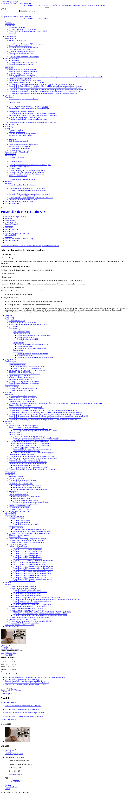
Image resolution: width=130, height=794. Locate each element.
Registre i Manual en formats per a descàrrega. (28, 368)
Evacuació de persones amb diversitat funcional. (24, 47)
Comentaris (16, 782)
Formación (4, 647)
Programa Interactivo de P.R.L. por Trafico (22, 196)
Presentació (8, 22)
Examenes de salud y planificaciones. (21, 135)
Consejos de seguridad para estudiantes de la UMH (29, 529)
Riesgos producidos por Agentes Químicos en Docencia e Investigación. (36, 438)
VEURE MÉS (8, 702)
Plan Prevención (10, 24)
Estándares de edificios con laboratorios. (22, 75)
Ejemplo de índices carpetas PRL (27, 339)
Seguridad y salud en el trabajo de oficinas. (22, 69)
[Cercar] (1, 13)
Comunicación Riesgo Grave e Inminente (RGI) (24, 117)
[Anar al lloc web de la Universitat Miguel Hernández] (16, 3)
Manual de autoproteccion (17, 40)
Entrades (16, 780)
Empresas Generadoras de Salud (19, 146)
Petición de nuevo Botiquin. (22, 498)
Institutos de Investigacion (21, 332)
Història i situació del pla (17, 27)
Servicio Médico (10, 126)
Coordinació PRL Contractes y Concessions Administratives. (32, 449)
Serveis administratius (20, 330)
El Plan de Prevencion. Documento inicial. (22, 29)
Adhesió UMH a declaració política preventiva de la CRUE (28, 31)
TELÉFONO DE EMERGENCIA (20, 46)
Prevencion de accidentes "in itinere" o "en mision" (25, 80)
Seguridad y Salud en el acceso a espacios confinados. (30, 467)
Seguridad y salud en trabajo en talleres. (21, 73)
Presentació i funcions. (16, 130)
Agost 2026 (9, 655)
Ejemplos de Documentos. (25, 346)
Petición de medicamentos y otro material (26, 500)
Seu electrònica (52, 5)
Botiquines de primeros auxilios (19, 141)
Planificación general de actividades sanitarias (27, 485)
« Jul (2, 653)
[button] (10, 25)
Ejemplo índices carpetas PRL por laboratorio (31, 348)
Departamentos (18, 350)
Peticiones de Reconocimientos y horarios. (22, 134)
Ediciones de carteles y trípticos (19, 166)
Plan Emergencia (10, 36)
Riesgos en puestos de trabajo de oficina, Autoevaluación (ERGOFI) (31, 198)
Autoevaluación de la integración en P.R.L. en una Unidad (27, 188)
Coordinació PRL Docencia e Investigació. (26, 447)
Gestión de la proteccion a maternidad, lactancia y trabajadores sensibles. (32, 113)
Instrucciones (9, 66)
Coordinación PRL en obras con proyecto (26, 451)
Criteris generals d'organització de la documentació (33, 335)
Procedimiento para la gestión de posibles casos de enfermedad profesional (33, 115)
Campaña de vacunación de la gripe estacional (23, 144)
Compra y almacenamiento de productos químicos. (29, 436)
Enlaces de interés (6, 645)
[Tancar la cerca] (1, 15)
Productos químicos (15, 102)
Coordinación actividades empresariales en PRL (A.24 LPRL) (29, 108)
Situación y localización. (17, 132)
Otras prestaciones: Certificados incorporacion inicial (30, 489)
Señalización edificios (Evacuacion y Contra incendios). (27, 82)
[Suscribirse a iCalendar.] (8, 653)
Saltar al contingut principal (9, 2)
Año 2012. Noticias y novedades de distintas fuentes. (30, 562)
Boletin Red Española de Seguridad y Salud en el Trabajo (27, 170)
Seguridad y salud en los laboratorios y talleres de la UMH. (32, 531)
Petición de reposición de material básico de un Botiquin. (31, 502)
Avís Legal (8, 785)
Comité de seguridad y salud (14, 754)
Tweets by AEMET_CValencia (11, 690)
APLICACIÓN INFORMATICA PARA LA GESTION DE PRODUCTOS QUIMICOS (42, 612)
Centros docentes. (18, 341)
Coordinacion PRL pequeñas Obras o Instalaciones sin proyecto (33, 452)
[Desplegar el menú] (48, 7)
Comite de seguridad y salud (10, 649)
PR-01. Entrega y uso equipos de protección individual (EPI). (32, 429)
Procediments (9, 95)
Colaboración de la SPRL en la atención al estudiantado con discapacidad (32, 123)
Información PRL (10, 154)
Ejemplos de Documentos (25, 337)
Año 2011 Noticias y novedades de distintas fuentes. (29, 564)
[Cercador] (46, 7)
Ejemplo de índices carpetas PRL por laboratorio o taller (35, 357)
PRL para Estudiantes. (16, 161)
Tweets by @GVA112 (8, 693)
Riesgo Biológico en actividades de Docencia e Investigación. (28, 106)
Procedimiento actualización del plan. (21, 53)
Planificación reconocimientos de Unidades (27, 487)
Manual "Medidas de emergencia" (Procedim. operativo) (27, 44)
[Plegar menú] (1, 207)
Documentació (13, 33)
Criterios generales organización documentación (32, 344)
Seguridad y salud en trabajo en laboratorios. (23, 71)
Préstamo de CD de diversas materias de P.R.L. (24, 199)
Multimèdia (8, 181)
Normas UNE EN (15, 168)
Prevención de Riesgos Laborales (23, 211)
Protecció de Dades (11, 787)
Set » (14, 653)
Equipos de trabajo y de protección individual (23, 99)
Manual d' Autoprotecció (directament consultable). (29, 366)
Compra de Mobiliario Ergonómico (20, 79)
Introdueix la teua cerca (27, 11)
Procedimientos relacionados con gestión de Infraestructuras (28, 119)
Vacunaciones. (13, 139)
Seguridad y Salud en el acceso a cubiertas (26, 465)
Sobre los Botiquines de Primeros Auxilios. (45, 246)
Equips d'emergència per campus (19, 49)
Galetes (7, 789)
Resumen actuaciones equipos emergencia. (22, 51)
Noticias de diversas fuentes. (18, 176)
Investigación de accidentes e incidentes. (22, 112)
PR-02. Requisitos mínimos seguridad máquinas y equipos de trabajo (35, 430)
